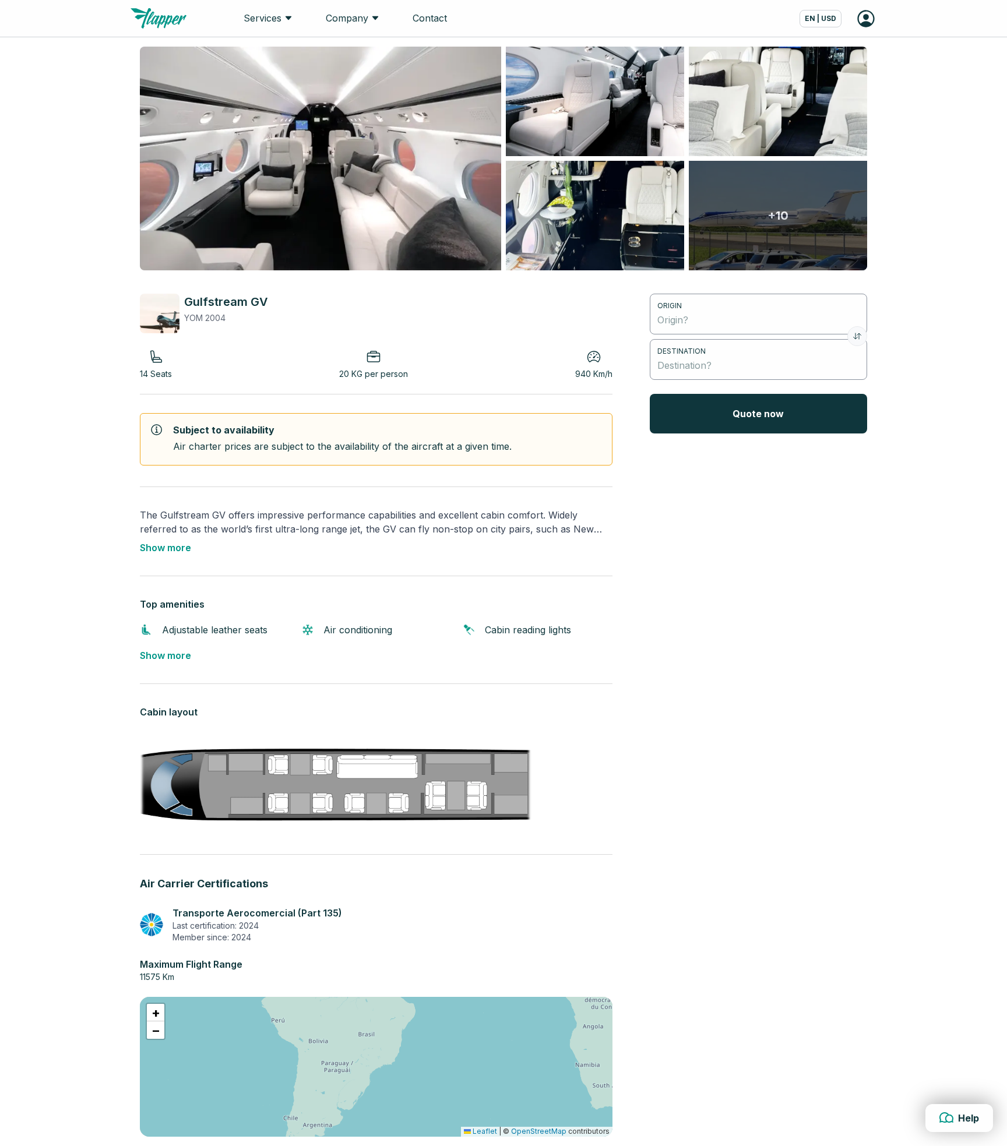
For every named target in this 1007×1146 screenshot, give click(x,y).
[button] (155, 1012)
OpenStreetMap (538, 1131)
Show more (165, 547)
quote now (758, 413)
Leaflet (484, 1131)
